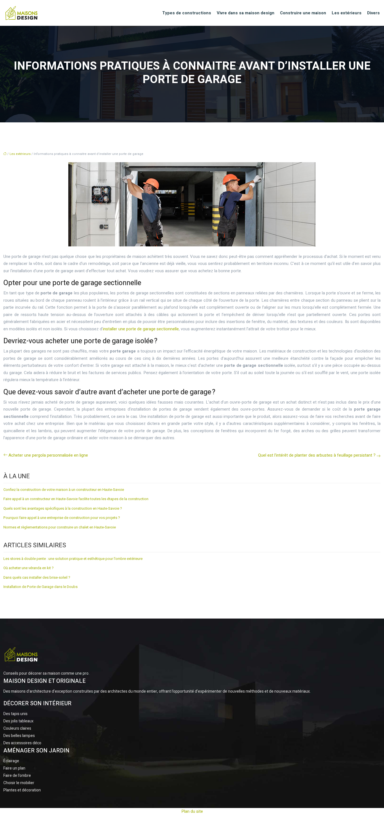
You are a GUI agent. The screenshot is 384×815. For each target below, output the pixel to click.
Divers (373, 13)
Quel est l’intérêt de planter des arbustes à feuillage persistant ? (317, 455)
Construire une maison (303, 13)
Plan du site (192, 811)
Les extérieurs (347, 13)
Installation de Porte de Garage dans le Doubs (40, 586)
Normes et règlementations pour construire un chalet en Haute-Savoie (59, 527)
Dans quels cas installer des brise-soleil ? (36, 577)
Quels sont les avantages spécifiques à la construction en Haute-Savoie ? (62, 508)
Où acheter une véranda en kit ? (28, 568)
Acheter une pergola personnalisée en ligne (48, 455)
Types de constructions (186, 13)
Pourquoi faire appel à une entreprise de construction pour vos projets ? (61, 517)
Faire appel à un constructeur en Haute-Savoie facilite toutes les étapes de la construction (75, 499)
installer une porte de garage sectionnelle (141, 329)
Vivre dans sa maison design (245, 13)
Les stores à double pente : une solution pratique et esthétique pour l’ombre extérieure (73, 558)
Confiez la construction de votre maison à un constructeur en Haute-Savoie (63, 489)
